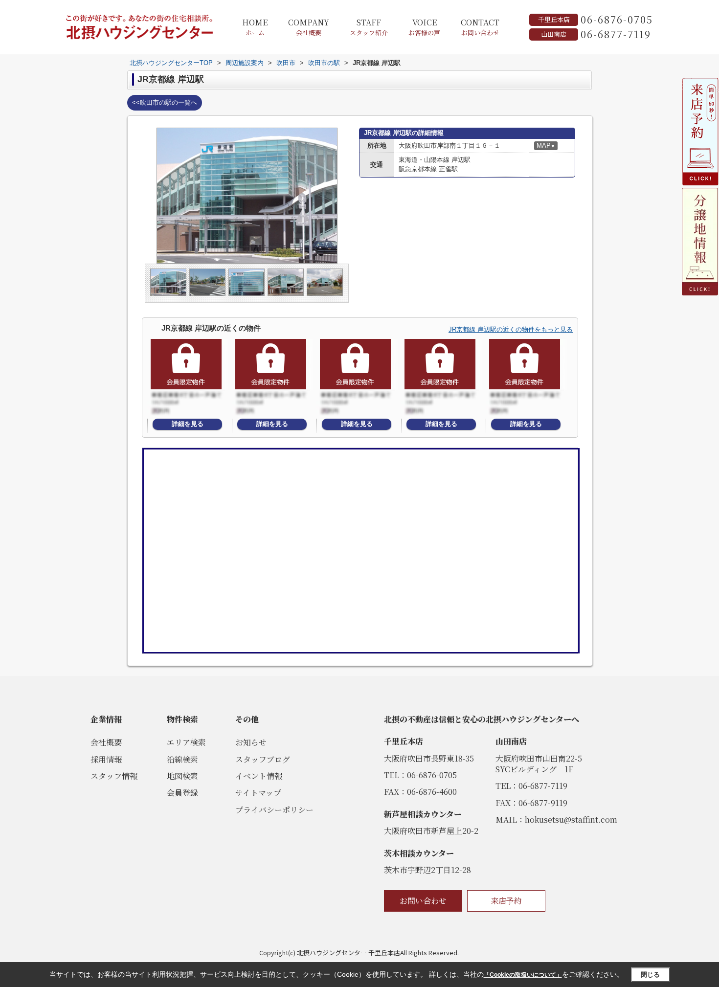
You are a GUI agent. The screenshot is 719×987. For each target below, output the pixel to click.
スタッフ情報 (113, 776)
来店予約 (506, 900)
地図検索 (182, 776)
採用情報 (106, 759)
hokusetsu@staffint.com (571, 819)
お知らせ (251, 742)
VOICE (424, 27)
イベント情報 (258, 776)
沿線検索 (182, 759)
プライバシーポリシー (274, 809)
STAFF (369, 27)
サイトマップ (258, 792)
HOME (255, 27)
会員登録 (182, 792)
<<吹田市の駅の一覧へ (164, 102)
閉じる (650, 974)
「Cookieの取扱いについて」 (523, 974)
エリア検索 (186, 742)
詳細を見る (187, 423)
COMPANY (308, 27)
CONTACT (480, 27)
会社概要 (106, 742)
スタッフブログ (262, 759)
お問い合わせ (423, 900)
